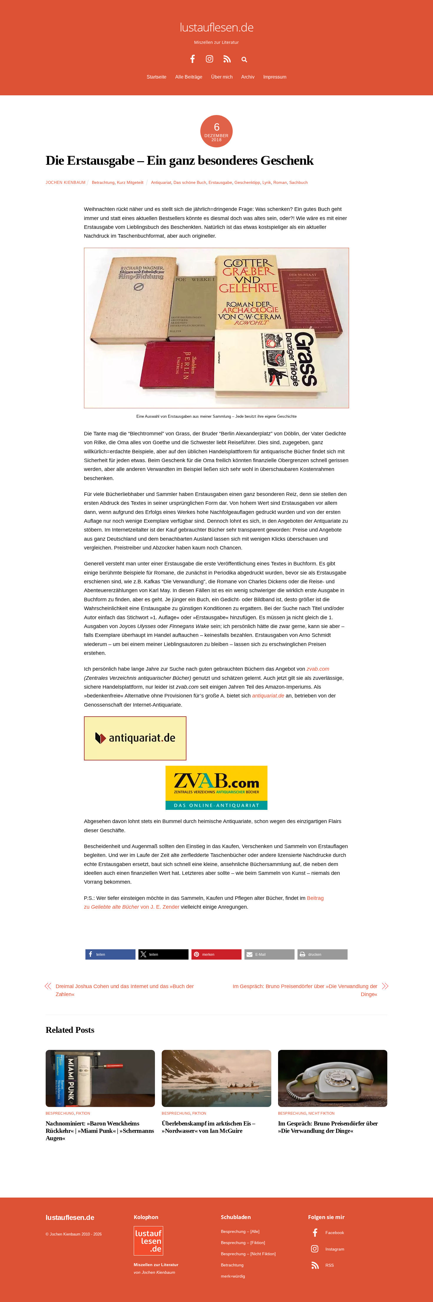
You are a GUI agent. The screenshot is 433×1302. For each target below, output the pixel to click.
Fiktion (83, 1113)
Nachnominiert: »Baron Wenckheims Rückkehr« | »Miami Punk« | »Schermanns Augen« (100, 1130)
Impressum (274, 76)
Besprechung (60, 1113)
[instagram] (211, 58)
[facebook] (194, 58)
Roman (280, 182)
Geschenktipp (247, 182)
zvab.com (318, 669)
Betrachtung (103, 182)
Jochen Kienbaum (66, 182)
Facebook (334, 1232)
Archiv (247, 76)
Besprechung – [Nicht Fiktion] (248, 1253)
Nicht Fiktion (321, 1113)
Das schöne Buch (189, 182)
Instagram (334, 1249)
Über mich (222, 76)
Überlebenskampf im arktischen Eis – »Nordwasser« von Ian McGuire (208, 1127)
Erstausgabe (220, 182)
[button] (110, 954)
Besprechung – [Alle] (240, 1231)
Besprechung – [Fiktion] (243, 1242)
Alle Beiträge (188, 76)
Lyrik (266, 182)
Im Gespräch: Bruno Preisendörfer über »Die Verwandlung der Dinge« (305, 990)
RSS (329, 1265)
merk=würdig (233, 1276)
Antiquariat (161, 182)
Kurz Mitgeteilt (130, 182)
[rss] (228, 58)
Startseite (156, 76)
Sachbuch (298, 182)
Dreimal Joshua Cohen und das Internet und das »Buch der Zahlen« (125, 990)
